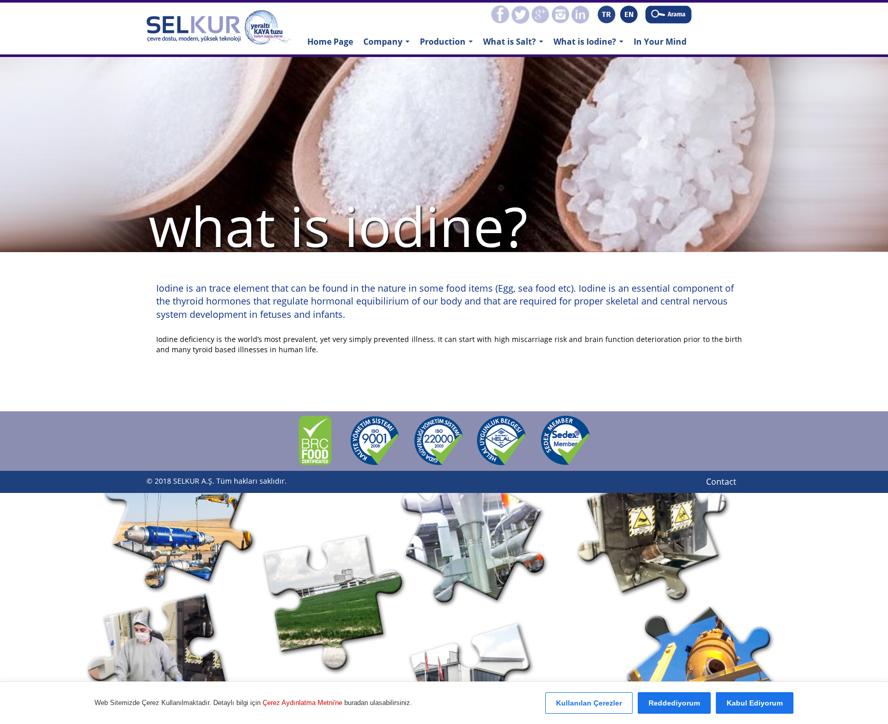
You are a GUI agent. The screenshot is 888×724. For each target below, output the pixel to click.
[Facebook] (500, 13)
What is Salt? (515, 44)
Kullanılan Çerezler (589, 703)
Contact (721, 481)
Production (449, 44)
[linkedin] (580, 13)
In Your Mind (660, 41)
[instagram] (560, 13)
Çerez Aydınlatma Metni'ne (303, 703)
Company (389, 44)
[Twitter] (520, 13)
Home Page (330, 41)
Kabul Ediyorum (755, 703)
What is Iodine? (590, 44)
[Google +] (540, 13)
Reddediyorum (674, 703)
